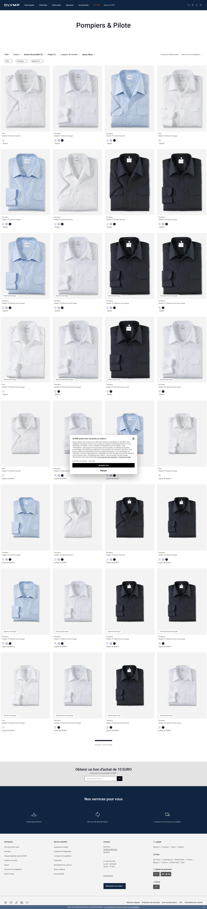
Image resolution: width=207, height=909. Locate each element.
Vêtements (56, 5)
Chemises (43, 5)
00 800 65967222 (110, 850)
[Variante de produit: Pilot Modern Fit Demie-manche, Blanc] (3, 475)
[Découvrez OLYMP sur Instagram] (11, 902)
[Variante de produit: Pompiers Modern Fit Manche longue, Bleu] (58, 475)
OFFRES (96, 5)
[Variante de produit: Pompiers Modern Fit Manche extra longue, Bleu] (6, 643)
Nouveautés (29, 5)
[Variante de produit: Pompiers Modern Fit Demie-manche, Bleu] (111, 475)
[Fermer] (204, 907)
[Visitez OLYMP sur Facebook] (5, 902)
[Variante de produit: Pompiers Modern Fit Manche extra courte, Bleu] (111, 727)
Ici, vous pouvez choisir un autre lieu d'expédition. (122, 907)
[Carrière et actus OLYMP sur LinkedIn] (21, 902)
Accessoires (83, 5)
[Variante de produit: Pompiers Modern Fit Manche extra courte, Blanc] (107, 727)
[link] (8, 61)
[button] (156, 847)
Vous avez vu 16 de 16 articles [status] (103, 745)
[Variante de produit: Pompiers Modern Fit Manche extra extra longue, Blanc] (159, 643)
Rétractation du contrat (114, 886)
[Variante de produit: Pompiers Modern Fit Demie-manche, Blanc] (107, 475)
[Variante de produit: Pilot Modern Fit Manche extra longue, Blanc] (3, 727)
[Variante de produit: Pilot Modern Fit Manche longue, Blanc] (159, 475)
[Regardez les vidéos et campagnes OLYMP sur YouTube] (27, 902)
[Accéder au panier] (201, 5)
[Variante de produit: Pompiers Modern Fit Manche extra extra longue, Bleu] (163, 643)
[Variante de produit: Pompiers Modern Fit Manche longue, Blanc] (55, 475)
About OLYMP (109, 5)
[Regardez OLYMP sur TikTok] (16, 902)
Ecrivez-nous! (108, 876)
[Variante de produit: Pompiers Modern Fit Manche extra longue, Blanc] (3, 643)
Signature (70, 5)
